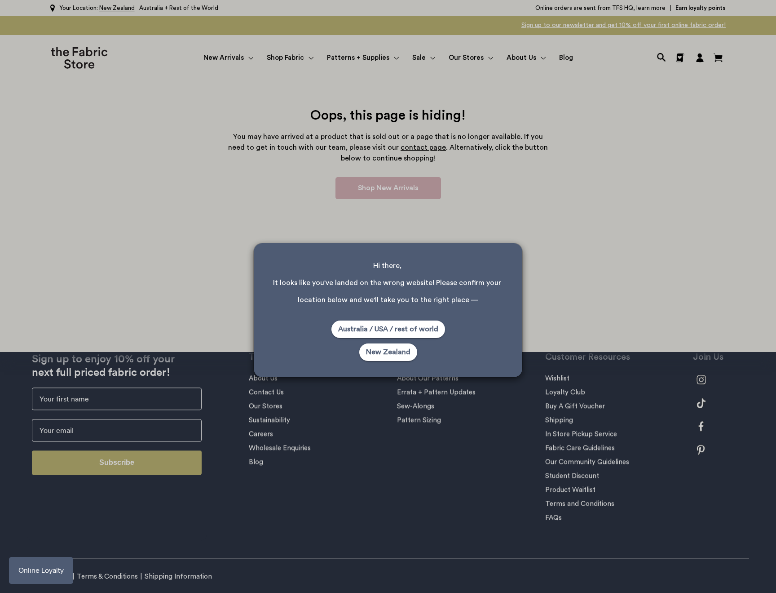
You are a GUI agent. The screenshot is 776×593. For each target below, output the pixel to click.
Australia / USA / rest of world (388, 329)
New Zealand (388, 352)
